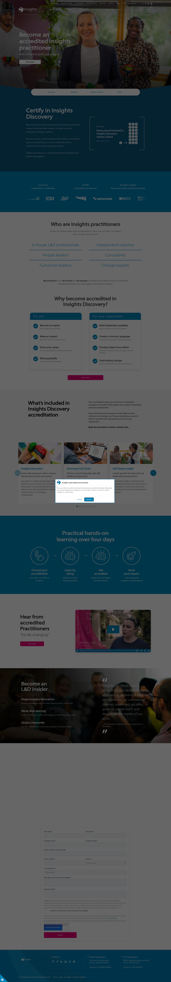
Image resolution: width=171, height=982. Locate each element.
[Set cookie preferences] (4, 978)
